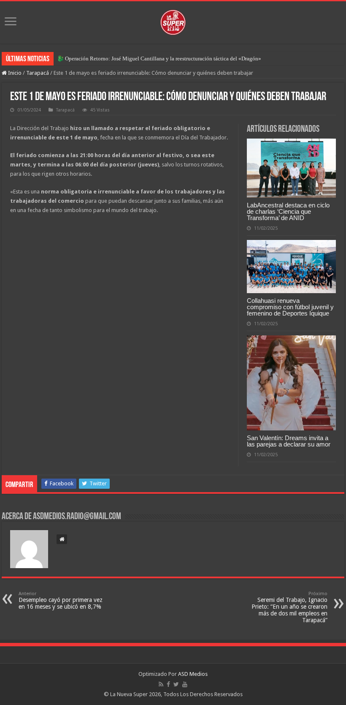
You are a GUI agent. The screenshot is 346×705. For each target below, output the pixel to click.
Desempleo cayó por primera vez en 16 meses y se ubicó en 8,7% (61, 600)
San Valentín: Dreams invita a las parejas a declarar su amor (288, 441)
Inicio (14, 73)
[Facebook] (168, 684)
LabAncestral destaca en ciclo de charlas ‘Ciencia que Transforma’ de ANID (288, 211)
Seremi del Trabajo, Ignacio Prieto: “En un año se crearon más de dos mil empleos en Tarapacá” (289, 607)
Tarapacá (37, 73)
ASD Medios (193, 674)
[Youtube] (184, 684)
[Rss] (161, 684)
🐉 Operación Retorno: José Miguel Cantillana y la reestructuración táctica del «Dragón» (159, 58)
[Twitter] (176, 684)
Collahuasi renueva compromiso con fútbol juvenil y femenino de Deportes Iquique (290, 307)
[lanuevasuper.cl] (173, 21)
